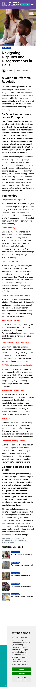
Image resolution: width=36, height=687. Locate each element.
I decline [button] (22, 673)
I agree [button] (21, 669)
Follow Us (23, 4)
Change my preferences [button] (21, 679)
